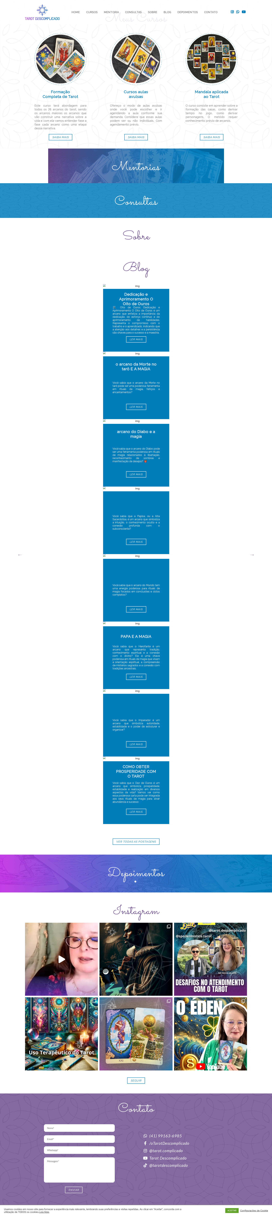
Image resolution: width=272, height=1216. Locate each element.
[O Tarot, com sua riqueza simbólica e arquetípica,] (61, 1033)
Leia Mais (44, 1212)
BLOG (167, 12)
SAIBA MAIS (60, 137)
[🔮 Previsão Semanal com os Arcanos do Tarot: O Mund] (135, 1033)
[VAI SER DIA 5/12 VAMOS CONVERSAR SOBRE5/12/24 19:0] (210, 959)
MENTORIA (111, 12)
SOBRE (152, 12)
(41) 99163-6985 (165, 1135)
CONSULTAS (133, 12)
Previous (20, 554)
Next (252, 554)
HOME (75, 12)
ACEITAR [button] (231, 1210)
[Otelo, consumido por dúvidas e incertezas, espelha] (135, 959)
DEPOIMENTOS (187, 12)
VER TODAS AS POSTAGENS (136, 841)
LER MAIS (136, 339)
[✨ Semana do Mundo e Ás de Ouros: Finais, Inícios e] (210, 1033)
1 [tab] (136, 882)
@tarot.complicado (166, 1150)
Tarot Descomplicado (168, 1158)
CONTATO (211, 12)
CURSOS (92, 12)
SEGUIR (136, 1080)
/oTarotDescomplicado (169, 1143)
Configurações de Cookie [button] (254, 1210)
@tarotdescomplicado (168, 1165)
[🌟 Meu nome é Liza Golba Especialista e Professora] (61, 959)
